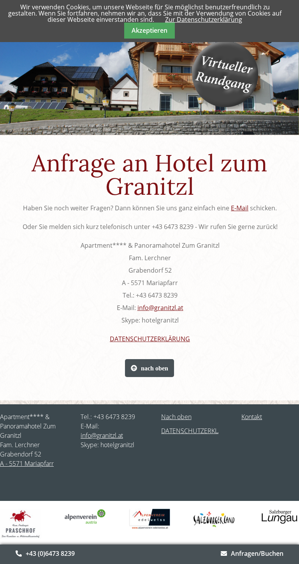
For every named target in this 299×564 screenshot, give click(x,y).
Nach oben (176, 416)
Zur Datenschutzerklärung (203, 19)
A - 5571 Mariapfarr (27, 463)
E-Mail (239, 208)
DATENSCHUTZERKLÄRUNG (150, 339)
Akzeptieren (149, 30)
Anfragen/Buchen (257, 553)
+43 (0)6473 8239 (50, 553)
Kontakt (251, 416)
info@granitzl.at (160, 307)
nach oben (154, 368)
